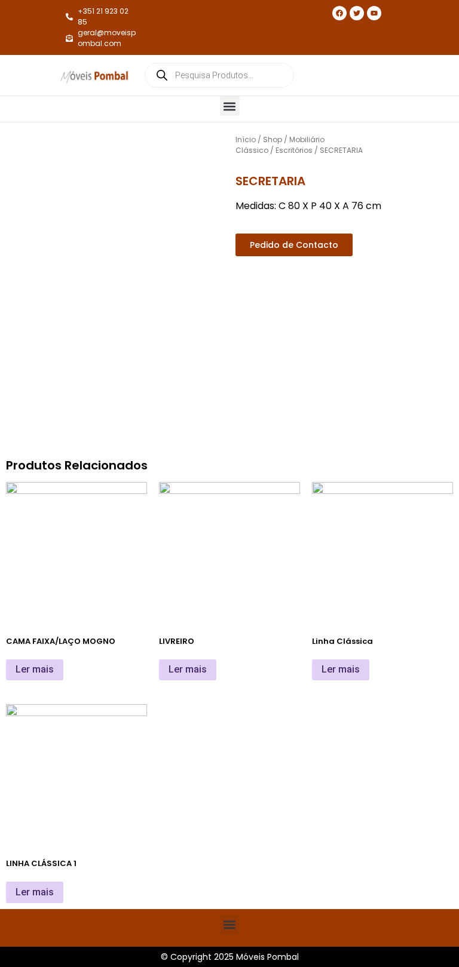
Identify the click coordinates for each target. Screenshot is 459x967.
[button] (230, 106)
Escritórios (294, 150)
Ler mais (35, 669)
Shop (272, 139)
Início (245, 139)
